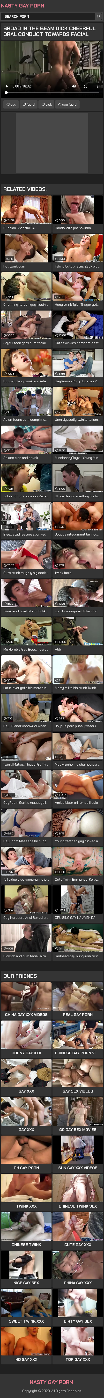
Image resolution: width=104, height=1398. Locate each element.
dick (48, 104)
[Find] (98, 16)
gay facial (69, 104)
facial (31, 104)
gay (13, 104)
